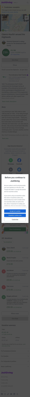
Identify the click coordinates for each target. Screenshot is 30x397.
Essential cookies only (15, 215)
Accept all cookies (15, 211)
